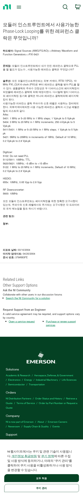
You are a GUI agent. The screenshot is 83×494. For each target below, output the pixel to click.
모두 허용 (41, 478)
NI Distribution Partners (18, 398)
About (40, 421)
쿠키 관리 (41, 488)
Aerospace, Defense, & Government (53, 375)
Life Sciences (69, 379)
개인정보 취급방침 (24, 456)
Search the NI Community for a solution (28, 298)
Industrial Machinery (47, 379)
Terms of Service (25, 403)
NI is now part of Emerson (20, 421)
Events (56, 426)
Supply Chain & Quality (36, 426)
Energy (28, 379)
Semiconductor (16, 384)
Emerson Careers (57, 421)
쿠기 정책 (47, 456)
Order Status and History (48, 398)
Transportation (37, 384)
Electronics (14, 379)
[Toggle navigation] (20, 7)
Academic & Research (18, 375)
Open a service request (22, 321)
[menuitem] (65, 8)
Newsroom (14, 426)
